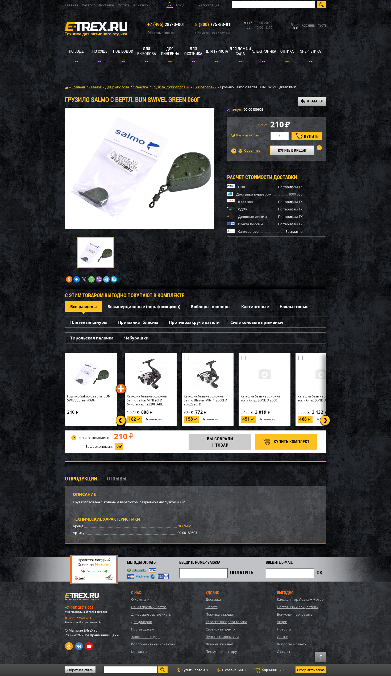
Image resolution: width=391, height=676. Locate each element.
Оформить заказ (311, 669)
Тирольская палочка (92, 338)
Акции (282, 621)
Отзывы (283, 651)
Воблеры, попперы (211, 306)
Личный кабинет (220, 644)
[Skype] (114, 279)
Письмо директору (221, 651)
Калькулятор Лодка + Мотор (300, 599)
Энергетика (310, 51)
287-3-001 (166, 24)
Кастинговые (255, 306)
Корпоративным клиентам (153, 644)
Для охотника (193, 51)
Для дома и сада (240, 51)
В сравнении (233, 669)
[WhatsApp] (91, 279)
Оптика (287, 51)
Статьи (282, 636)
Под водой (123, 51)
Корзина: (273, 669)
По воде (76, 51)
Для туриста (217, 51)
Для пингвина (170, 51)
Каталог (88, 5)
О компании (141, 599)
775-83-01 (213, 24)
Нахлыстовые (294, 306)
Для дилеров (141, 621)
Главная (71, 5)
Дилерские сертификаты (151, 614)
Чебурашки (136, 338)
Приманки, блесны (138, 322)
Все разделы (83, 306)
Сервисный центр (220, 629)
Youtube (89, 646)
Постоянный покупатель (297, 606)
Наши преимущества (149, 606)
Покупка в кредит (220, 614)
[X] (84, 279)
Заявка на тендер (145, 636)
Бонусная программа (295, 614)
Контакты (141, 5)
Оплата (124, 5)
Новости (284, 629)
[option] (139, 168)
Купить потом (248, 135)
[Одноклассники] (69, 279)
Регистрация (208, 5)
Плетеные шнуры (88, 322)
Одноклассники (69, 646)
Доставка (106, 5)
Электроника (264, 51)
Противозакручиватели (194, 322)
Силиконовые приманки (256, 322)
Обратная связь (80, 669)
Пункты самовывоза (222, 636)
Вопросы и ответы (292, 644)
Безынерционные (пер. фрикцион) (143, 306)
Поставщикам (142, 629)
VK (79, 646)
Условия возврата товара (226, 621)
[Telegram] (106, 279)
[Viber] (99, 279)
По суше (99, 51)
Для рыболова (146, 51)
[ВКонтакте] (76, 279)
